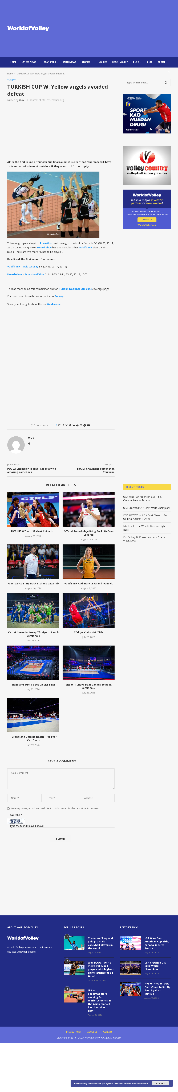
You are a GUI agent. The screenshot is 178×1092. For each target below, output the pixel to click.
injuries (102, 62)
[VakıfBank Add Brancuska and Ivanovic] (88, 561)
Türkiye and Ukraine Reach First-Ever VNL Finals (33, 738)
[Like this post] (59, 425)
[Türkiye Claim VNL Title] (88, 610)
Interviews (69, 62)
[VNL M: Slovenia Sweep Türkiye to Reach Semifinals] (33, 610)
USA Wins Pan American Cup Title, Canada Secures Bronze (142, 498)
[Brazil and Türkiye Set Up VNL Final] (33, 663)
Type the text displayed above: (27, 825)
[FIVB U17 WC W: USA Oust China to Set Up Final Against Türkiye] (33, 509)
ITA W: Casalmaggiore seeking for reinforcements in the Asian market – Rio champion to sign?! (100, 1000)
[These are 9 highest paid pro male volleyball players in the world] (74, 943)
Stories (86, 62)
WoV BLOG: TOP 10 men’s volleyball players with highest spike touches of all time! (101, 969)
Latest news (29, 62)
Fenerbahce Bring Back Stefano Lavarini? (33, 583)
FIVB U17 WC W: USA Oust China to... (33, 531)
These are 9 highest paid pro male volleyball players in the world (100, 943)
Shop (149, 62)
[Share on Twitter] (66, 425)
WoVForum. (54, 304)
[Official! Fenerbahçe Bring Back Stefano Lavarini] (88, 509)
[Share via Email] (88, 425)
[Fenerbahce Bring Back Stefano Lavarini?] (33, 561)
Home (13, 62)
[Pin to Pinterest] (70, 425)
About (161, 62)
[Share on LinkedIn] (74, 425)
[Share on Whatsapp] (81, 425)
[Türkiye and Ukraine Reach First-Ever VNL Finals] (33, 715)
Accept (160, 1083)
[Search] (169, 73)
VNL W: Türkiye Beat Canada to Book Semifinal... (89, 686)
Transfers (50, 62)
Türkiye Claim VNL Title (88, 632)
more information (140, 1083)
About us (92, 1031)
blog (136, 62)
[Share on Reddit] (77, 425)
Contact (107, 1031)
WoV (21, 100)
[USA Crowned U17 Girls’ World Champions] (130, 968)
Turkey (58, 296)
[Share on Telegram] (84, 425)
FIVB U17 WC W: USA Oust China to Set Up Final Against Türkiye (145, 517)
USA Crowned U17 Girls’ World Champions (147, 507)
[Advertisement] (117, 28)
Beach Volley (120, 62)
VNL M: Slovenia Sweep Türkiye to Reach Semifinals (33, 634)
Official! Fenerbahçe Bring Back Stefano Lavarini (89, 533)
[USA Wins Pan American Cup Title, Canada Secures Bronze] (130, 943)
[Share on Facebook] (63, 425)
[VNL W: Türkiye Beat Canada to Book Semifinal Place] (88, 663)
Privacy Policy (73, 1031)
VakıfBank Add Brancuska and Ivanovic (88, 583)
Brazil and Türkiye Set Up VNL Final (33, 684)
